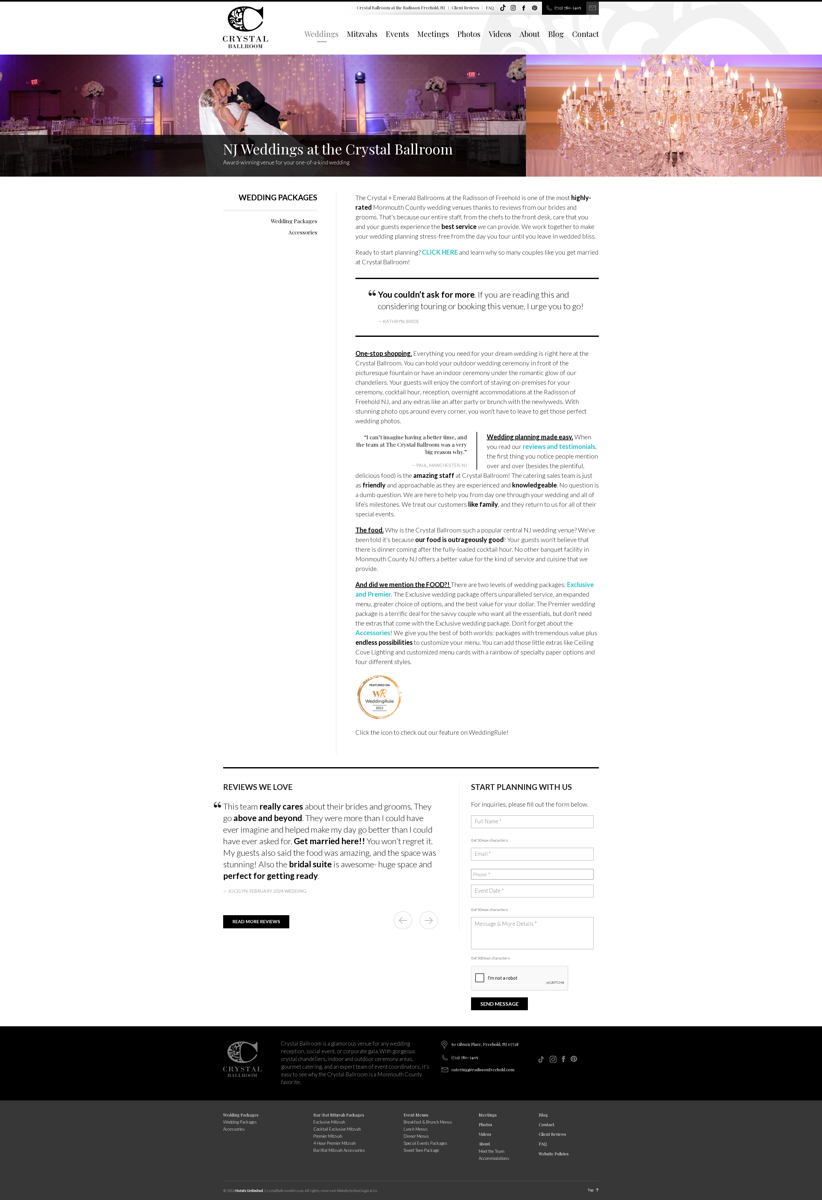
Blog (556, 34)
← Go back (403, 920)
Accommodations (494, 1158)
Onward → (428, 920)
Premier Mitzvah (327, 1136)
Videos (500, 34)
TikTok (503, 8)
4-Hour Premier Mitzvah (334, 1143)
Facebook (524, 8)
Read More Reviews (256, 921)
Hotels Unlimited (249, 1190)
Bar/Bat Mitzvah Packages (338, 1114)
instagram (513, 8)
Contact (585, 34)
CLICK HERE (440, 252)
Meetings (433, 34)
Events (397, 34)
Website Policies (554, 1153)
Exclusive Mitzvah (329, 1122)
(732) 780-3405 (568, 7)
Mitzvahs (362, 34)
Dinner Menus (416, 1136)
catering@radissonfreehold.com (482, 1069)
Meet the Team (491, 1151)
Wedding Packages (278, 197)
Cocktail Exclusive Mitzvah (337, 1129)
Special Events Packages (425, 1143)
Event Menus (416, 1114)
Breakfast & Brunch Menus (428, 1122)
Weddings (321, 34)
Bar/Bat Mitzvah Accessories (339, 1150)
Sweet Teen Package (421, 1150)
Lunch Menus (416, 1129)
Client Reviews (465, 7)
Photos (468, 34)
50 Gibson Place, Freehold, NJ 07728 (485, 1044)
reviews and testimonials (559, 446)
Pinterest (534, 8)
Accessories (302, 232)
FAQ (490, 7)
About (530, 34)
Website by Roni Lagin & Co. (357, 1190)
